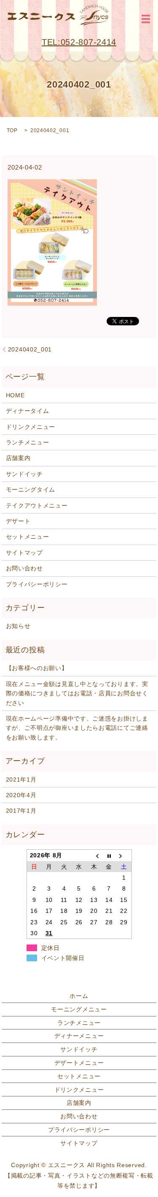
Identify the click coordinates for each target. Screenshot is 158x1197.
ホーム (79, 995)
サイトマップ (24, 552)
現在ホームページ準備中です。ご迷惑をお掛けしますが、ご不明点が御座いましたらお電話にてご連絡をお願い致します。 (77, 728)
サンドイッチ (24, 474)
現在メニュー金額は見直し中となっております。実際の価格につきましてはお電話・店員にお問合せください (77, 693)
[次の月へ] (123, 855)
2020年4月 (21, 795)
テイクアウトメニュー (37, 505)
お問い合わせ (24, 568)
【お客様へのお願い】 (37, 668)
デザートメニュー (79, 1062)
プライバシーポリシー (37, 584)
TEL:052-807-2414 (79, 42)
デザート (18, 521)
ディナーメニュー (79, 1035)
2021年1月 (21, 779)
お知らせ (18, 625)
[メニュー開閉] (146, 19)
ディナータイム (27, 410)
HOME (15, 395)
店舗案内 (18, 458)
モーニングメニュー (79, 1009)
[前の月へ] (94, 855)
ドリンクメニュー (31, 426)
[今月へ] (109, 855)
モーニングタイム (31, 489)
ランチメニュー (27, 442)
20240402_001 (30, 349)
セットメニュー (27, 536)
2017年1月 (21, 810)
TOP (12, 130)
